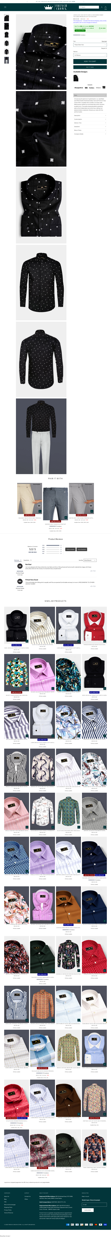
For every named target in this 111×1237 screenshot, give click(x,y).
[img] (20, 571)
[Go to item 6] (6, 51)
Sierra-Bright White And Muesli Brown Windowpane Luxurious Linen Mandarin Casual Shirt (16, 1068)
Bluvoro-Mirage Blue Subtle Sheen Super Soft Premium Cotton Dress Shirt (94, 878)
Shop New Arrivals (5, 1236)
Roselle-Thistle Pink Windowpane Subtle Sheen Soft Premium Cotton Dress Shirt (42, 875)
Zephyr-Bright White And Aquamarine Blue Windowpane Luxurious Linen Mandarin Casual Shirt (68, 1023)
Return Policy (77, 130)
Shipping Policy (8, 1207)
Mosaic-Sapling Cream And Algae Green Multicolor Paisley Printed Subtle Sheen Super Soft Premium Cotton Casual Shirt (68, 1068)
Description (77, 115)
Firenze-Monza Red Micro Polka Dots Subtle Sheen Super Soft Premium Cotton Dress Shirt (94, 974)
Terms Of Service (8, 1212)
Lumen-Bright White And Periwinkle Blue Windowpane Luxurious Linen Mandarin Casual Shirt (16, 1167)
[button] (52, 545)
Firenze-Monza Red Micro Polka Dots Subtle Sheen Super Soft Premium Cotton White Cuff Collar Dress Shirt (94, 644)
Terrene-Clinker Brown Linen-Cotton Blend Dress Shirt (68, 1117)
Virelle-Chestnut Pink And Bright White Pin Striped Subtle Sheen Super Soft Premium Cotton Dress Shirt (16, 830)
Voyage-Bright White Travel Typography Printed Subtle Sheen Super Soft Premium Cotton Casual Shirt (43, 830)
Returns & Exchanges (9, 1204)
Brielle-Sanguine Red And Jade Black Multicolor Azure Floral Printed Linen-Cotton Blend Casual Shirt (16, 974)
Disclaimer (77, 126)
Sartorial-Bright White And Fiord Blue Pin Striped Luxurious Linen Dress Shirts (68, 875)
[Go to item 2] (6, 17)
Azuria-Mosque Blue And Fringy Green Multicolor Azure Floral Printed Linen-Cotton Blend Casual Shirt (68, 692)
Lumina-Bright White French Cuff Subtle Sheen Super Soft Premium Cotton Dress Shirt (68, 648)
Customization (78, 119)
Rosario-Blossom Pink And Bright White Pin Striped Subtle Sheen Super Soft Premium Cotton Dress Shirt (42, 692)
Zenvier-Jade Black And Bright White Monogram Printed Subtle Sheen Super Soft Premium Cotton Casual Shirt (94, 830)
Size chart (104, 41)
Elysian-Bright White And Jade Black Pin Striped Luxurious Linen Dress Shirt (68, 786)
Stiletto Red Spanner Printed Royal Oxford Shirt (16, 1121)
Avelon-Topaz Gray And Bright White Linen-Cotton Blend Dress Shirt (16, 739)
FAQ (5, 1202)
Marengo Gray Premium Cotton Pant (55, 524)
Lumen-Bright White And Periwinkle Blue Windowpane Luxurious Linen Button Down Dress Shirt (42, 1117)
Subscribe (87, 1210)
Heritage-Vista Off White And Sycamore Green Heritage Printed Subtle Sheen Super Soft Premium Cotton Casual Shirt (94, 1121)
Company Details (78, 134)
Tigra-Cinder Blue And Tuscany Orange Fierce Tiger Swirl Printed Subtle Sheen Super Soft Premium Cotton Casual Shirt (94, 1167)
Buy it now (90, 67)
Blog (5, 1199)
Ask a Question (82, 549)
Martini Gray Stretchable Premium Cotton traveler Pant (81, 518)
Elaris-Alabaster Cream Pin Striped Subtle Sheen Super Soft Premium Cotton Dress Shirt (42, 644)
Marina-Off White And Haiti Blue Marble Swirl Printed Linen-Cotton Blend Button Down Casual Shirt (43, 786)
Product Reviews (55, 539)
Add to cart (90, 61)
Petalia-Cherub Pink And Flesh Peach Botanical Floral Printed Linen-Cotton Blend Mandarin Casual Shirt (16, 924)
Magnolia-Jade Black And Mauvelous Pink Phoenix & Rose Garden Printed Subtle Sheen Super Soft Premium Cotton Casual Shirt (68, 974)
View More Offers (80, 30)
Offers (26, 1199)
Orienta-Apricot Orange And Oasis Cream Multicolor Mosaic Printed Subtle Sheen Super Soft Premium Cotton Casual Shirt (42, 1023)
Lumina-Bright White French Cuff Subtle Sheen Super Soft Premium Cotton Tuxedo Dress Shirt (43, 742)
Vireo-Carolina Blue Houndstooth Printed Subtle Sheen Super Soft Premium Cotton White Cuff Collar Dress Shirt (94, 1068)
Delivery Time (77, 123)
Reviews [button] (16, 560)
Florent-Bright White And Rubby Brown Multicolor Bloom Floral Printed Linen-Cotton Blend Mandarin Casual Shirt (94, 786)
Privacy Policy (8, 1210)
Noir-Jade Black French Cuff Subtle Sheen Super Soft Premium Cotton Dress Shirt (17, 648)
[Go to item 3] (6, 26)
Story (75, 95)
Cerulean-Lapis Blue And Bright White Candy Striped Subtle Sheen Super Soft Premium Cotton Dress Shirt (94, 739)
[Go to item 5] (6, 43)
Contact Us (27, 1196)
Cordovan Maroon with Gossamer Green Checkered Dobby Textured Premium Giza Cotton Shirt (42, 1171)
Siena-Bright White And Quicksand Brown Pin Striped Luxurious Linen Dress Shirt (94, 1023)
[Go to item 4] (6, 34)
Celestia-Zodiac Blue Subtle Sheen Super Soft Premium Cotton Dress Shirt (94, 924)
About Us (6, 1196)
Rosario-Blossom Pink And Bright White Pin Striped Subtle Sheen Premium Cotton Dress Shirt (42, 924)
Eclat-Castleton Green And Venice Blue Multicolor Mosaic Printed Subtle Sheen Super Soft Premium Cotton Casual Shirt (68, 830)
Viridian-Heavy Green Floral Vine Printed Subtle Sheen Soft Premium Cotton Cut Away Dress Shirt (68, 1167)
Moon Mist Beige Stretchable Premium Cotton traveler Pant (29, 518)
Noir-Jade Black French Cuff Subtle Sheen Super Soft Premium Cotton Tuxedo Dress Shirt (94, 695)
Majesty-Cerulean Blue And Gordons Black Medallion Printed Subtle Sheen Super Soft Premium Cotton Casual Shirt (16, 695)
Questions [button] (26, 560)
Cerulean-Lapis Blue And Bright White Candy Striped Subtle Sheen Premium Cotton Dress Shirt (17, 1023)
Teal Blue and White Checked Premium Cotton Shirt (43, 1071)
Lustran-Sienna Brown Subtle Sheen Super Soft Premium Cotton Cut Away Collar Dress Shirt (68, 927)
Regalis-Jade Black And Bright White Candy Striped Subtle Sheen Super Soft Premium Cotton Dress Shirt (16, 786)
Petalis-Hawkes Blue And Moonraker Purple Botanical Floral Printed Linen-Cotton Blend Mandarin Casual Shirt (68, 739)
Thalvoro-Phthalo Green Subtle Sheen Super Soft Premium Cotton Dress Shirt (42, 977)
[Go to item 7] (6, 60)
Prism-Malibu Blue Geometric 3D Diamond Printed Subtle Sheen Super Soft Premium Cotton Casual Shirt (17, 875)
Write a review (70, 549)
